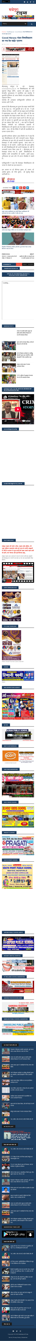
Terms (10, 1337)
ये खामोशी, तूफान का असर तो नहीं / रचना (21, 1133)
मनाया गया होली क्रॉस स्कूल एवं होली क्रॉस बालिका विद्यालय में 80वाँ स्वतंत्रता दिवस (24, 333)
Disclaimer (24, 1337)
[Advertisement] (18, 910)
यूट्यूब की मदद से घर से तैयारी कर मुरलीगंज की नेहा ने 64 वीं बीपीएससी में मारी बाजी (22, 1247)
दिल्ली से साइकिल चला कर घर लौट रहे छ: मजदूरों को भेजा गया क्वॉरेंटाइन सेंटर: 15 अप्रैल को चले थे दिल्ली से (22, 1271)
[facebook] (24, 2)
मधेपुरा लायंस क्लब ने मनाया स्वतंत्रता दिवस (21, 1111)
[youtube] (27, 2)
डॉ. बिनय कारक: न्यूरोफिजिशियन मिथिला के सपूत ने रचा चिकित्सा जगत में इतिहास (22, 1262)
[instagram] (33, 2)
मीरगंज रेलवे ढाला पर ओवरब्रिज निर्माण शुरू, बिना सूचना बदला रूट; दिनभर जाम (22, 1173)
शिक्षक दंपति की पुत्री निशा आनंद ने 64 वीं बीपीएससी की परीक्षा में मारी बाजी (21, 1309)
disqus (25, 264)
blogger (19, 264)
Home (4, 32)
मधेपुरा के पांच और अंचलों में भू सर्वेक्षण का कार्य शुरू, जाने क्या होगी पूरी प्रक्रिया (21, 1278)
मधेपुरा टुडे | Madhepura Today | (14, 1131)
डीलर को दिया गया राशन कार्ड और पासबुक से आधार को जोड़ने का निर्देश (21, 1293)
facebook (30, 264)
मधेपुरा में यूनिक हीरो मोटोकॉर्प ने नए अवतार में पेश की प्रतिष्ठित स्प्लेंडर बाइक (22, 1301)
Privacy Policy (17, 1337)
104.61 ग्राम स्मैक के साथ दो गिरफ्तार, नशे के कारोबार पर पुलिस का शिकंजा (22, 1165)
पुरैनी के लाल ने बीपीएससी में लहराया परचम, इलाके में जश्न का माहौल (21, 1285)
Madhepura (10, 32)
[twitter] (30, 2)
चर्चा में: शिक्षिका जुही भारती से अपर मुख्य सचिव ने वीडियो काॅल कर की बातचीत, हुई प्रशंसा (22, 1316)
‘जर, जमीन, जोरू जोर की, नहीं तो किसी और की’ (22, 1119)
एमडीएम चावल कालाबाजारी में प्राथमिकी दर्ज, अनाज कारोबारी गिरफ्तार (21, 1097)
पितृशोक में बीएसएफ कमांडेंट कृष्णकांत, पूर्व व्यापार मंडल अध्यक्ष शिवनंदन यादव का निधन (16, 247)
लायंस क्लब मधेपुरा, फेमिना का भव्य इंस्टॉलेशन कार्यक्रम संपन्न (16, 230)
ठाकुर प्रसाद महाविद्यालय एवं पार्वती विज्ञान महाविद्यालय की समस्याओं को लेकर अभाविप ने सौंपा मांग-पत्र (15, 212)
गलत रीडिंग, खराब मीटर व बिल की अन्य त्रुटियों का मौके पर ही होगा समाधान (22, 1089)
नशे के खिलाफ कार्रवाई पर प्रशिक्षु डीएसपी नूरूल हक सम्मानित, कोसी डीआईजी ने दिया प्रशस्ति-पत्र (25, 355)
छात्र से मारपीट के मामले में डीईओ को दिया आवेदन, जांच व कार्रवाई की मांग (21, 1196)
